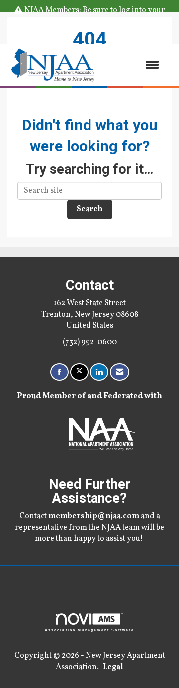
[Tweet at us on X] (79, 372)
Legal (113, 667)
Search (90, 209)
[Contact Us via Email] (119, 372)
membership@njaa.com (93, 516)
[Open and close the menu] (133, 65)
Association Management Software (90, 630)
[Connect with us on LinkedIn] (99, 372)
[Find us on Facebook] (59, 372)
